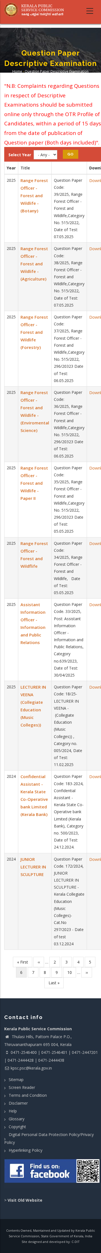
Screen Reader (22, 1087)
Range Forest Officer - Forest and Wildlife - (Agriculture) (34, 264)
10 (71, 972)
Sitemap (16, 1079)
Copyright (17, 1126)
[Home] (35, 10)
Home (17, 71)
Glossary (16, 1118)
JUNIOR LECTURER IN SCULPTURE (33, 866)
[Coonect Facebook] (52, 1173)
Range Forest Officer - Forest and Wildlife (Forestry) (34, 332)
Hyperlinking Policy (25, 1150)
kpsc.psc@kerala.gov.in (31, 1068)
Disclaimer (18, 1103)
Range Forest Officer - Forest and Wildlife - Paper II (34, 483)
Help (13, 1111)
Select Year (19, 154)
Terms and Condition (28, 1095)
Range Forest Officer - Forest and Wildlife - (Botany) (34, 195)
